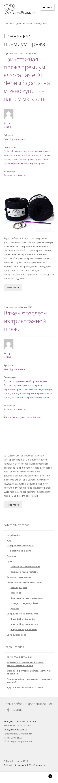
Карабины (16, 592)
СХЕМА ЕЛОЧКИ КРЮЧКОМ (19, 657)
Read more (13, 287)
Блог (6, 139)
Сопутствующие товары (19, 577)
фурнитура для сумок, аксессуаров (25, 582)
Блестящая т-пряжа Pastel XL (25, 566)
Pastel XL (8, 151)
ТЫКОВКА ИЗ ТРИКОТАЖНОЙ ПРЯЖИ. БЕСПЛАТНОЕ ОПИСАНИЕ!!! (25, 664)
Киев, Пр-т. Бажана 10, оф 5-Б (20, 721)
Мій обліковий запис (9, 777)
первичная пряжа (13, 389)
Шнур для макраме (16, 634)
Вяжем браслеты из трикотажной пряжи (25, 321)
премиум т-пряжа (41, 155)
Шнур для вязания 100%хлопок (22, 613)
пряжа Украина (27, 393)
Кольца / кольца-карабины (24, 603)
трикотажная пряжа (22, 159)
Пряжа (10, 561)
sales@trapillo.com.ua (15, 729)
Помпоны (11, 556)
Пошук (29, 777)
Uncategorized (14, 535)
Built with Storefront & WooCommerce (24, 765)
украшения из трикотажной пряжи (30, 397)
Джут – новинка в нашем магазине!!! (25, 687)
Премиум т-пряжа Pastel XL (24, 571)
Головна (10, 23)
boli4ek (7, 127)
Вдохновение (17, 139)
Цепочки (15, 608)
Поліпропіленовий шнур (19, 550)
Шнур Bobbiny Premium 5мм (24, 624)
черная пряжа (37, 163)
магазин (8, 155)
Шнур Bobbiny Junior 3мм (23, 619)
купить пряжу (42, 151)
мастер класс (37, 385)
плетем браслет (32, 389)
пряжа (7, 159)
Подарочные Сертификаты (20, 545)
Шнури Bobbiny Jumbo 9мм (24, 629)
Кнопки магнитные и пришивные (27, 598)
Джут (9, 540)
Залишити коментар (15, 175)
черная (25, 163)
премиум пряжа (21, 155)
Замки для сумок (19, 587)
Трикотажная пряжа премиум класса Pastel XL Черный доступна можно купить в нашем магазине (27, 78)
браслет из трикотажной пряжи (21, 381)
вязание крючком (24, 151)
